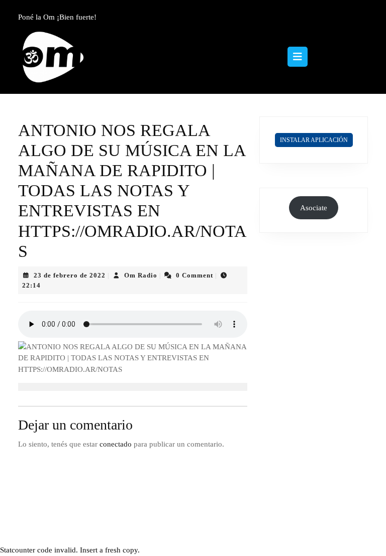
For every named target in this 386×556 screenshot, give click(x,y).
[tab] (297, 57)
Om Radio (140, 275)
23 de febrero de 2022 (70, 275)
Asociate (313, 208)
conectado (116, 444)
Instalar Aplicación (314, 140)
